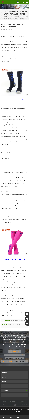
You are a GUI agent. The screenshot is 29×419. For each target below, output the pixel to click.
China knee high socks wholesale (14, 259)
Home (4, 16)
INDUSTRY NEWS (19, 16)
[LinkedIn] (12, 401)
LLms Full (17, 411)
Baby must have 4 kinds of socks (18, 320)
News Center (10, 16)
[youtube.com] (14, 405)
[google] (5, 405)
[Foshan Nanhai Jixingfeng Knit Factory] (2, 2)
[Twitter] (22, 401)
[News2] (14, 6)
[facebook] (24, 405)
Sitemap (26, 409)
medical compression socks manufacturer (14, 99)
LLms (11, 411)
